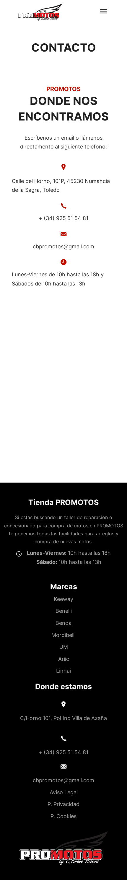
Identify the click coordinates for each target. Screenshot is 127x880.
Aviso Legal (64, 792)
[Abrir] (103, 11)
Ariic (63, 659)
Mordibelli (63, 635)
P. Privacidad (63, 804)
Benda (63, 623)
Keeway (63, 599)
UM (63, 647)
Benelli (64, 611)
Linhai (63, 671)
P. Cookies (63, 816)
